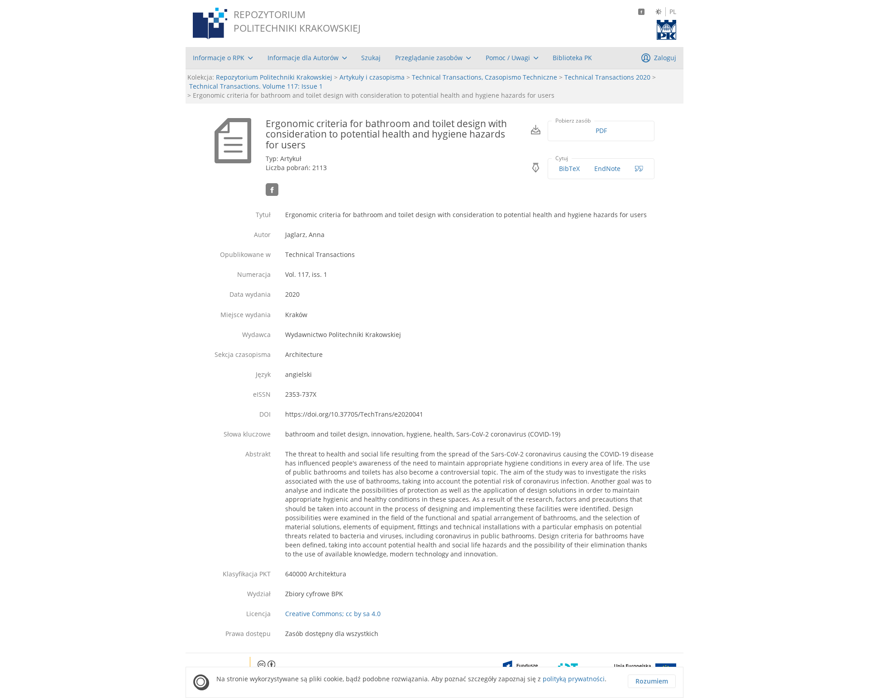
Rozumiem (651, 681)
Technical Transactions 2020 (607, 77)
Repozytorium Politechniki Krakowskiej (274, 77)
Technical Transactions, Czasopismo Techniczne (484, 77)
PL (672, 12)
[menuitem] (223, 58)
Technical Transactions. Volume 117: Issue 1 (256, 86)
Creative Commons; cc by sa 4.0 (333, 613)
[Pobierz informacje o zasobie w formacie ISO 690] (639, 168)
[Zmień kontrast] (659, 12)
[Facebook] (641, 12)
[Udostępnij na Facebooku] (272, 189)
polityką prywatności (574, 678)
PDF (601, 130)
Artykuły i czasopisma (372, 77)
